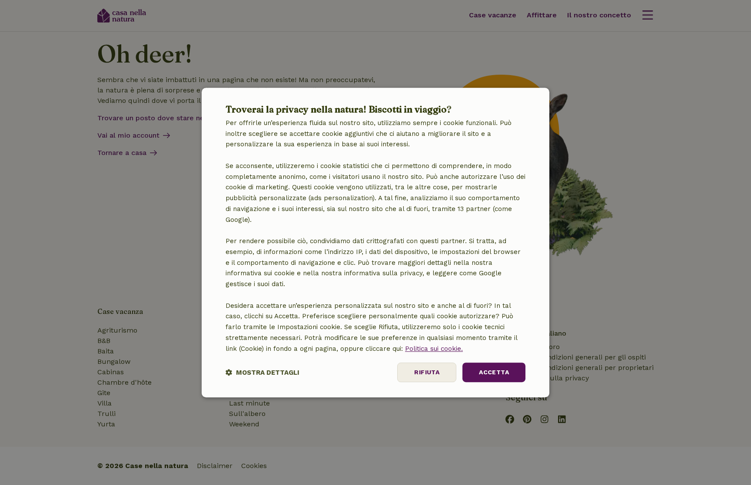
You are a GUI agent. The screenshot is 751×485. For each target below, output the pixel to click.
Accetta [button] (494, 372)
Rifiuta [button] (426, 372)
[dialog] (375, 243)
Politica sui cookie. (434, 349)
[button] (262, 372)
